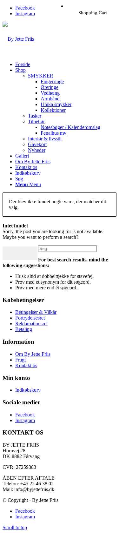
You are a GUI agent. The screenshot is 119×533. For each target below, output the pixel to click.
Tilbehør (36, 121)
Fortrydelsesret (30, 317)
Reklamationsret (31, 323)
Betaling (23, 329)
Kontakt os (26, 365)
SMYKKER (40, 75)
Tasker (34, 115)
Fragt (20, 359)
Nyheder (36, 150)
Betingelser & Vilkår (35, 312)
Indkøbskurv (28, 390)
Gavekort (37, 144)
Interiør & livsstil (45, 138)
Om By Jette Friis (32, 354)
